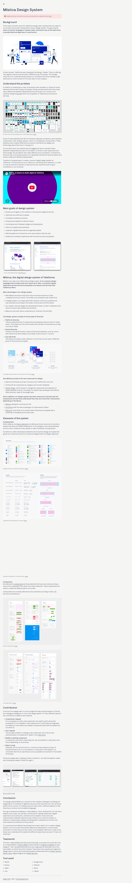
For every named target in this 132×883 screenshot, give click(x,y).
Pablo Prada (7, 853)
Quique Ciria (7, 879)
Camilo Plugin (10, 388)
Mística (8, 404)
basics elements (22, 424)
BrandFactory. (22, 272)
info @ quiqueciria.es (22, 879)
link (50, 16)
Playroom (9, 410)
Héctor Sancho (56, 851)
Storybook (9, 407)
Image (34, 134)
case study (41, 735)
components (18, 584)
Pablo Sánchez (32, 853)
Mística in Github (7, 793)
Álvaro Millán (23, 845)
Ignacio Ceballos (48, 845)
